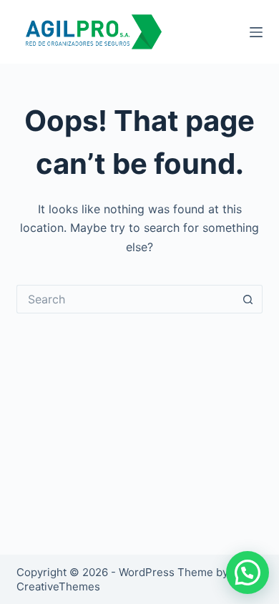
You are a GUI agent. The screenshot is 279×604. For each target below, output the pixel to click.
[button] (247, 572)
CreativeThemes (58, 586)
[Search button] (248, 299)
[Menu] (256, 32)
